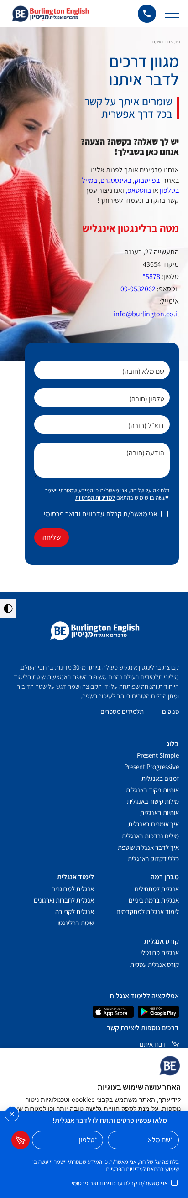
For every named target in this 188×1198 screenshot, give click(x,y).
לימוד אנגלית (75, 877)
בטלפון (169, 190)
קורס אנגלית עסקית (154, 964)
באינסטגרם (115, 180)
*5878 (151, 276)
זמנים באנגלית (160, 778)
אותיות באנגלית (159, 812)
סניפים (170, 711)
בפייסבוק (147, 180)
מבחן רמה (165, 877)
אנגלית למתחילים (157, 888)
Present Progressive (151, 766)
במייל (89, 180)
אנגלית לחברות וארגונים (64, 900)
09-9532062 (138, 289)
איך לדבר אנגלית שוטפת (148, 847)
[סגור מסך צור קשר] (12, 1114)
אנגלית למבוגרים (72, 888)
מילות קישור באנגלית (153, 801)
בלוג (173, 744)
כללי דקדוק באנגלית (153, 858)
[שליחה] (20, 1140)
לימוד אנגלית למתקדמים (147, 911)
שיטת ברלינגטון (75, 923)
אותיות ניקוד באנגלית (152, 789)
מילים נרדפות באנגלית (150, 835)
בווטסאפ (139, 190)
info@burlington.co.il (146, 314)
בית (177, 42)
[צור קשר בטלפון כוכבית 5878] (147, 14)
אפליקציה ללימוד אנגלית (144, 996)
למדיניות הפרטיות (95, 497)
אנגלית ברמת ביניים (154, 900)
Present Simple (158, 755)
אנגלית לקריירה (74, 911)
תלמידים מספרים (122, 711)
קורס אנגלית (161, 941)
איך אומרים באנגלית (153, 824)
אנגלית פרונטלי (160, 952)
